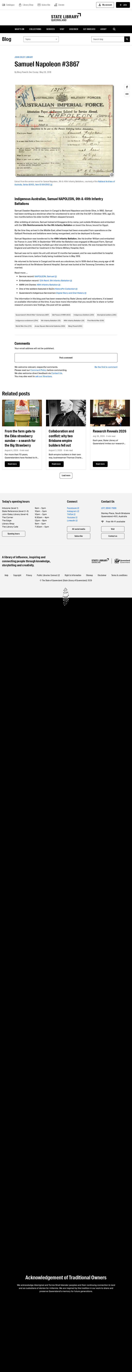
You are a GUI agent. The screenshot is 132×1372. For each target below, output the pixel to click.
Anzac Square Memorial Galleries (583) (50, 326)
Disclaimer (102, 575)
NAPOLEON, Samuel (44, 276)
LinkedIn (71, 520)
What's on (19, 29)
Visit (62, 29)
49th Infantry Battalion (47, 285)
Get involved (89, 29)
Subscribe (44, 4)
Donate (59, 4)
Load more (66, 475)
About (103, 29)
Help (6, 575)
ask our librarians (43, 376)
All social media (78, 529)
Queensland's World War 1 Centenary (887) (32, 314)
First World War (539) (95, 320)
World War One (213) (24, 326)
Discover (73, 29)
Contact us (112, 536)
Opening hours (14, 533)
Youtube (71, 517)
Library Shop (26, 4)
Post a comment (66, 357)
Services (50, 29)
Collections (35, 29)
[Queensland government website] (122, 561)
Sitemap (89, 575)
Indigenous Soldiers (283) (84, 314)
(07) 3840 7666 (108, 508)
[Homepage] (100, 560)
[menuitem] (19, 29)
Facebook (72, 508)
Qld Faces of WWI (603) (61, 314)
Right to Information (73, 575)
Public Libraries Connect (47, 575)
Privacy (29, 575)
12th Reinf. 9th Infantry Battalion (54, 280)
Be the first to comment (106, 367)
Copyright (17, 575)
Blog (6, 39)
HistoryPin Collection (65, 289)
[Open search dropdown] (114, 29)
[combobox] (41, 39)
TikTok (70, 514)
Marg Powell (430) (75, 326)
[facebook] (127, 87)
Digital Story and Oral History (70, 293)
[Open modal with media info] (112, 175)
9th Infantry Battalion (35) (51, 320)
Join (123, 5)
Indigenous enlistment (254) (27, 320)
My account (105, 5)
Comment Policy (38, 370)
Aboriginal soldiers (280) (106, 314)
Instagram (72, 511)
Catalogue (8, 4)
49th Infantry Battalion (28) (74, 320)
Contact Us (56, 373)
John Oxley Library (24, 57)
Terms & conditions (119, 575)
